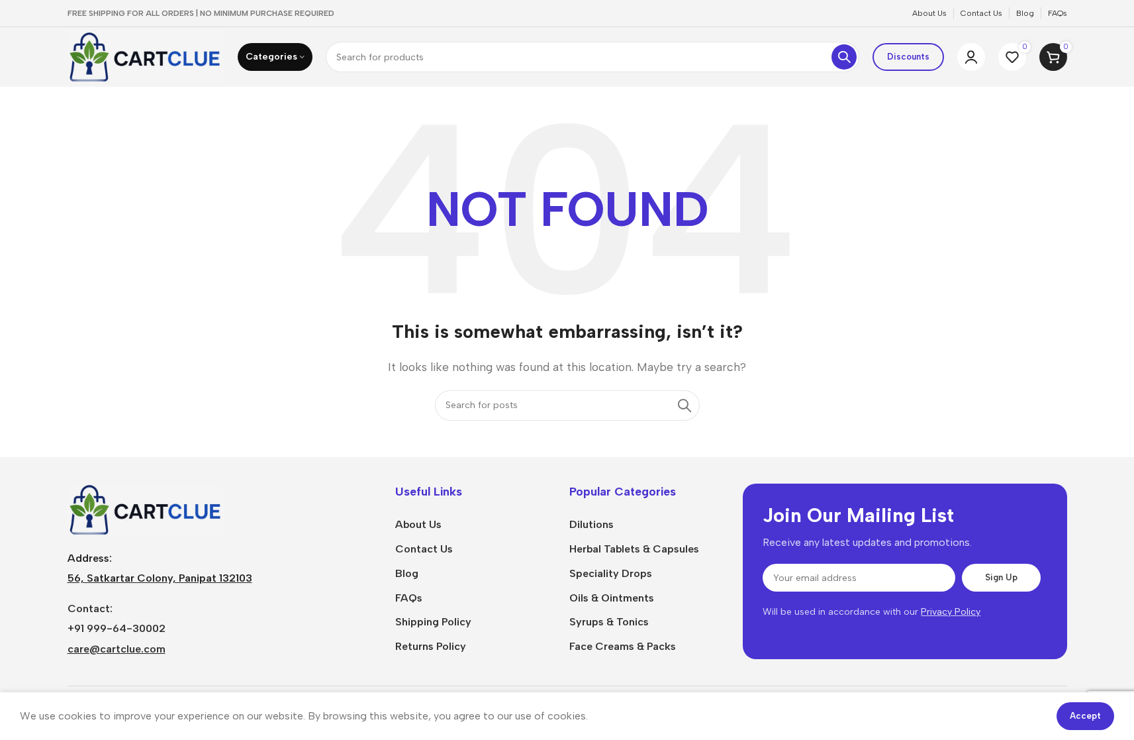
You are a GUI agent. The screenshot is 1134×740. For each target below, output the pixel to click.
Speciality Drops (610, 573)
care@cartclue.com (116, 649)
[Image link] (146, 509)
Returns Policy (430, 646)
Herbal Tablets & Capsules (634, 549)
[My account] (971, 57)
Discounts (908, 57)
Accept (1085, 716)
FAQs (408, 598)
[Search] (844, 57)
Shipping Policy (433, 621)
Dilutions (591, 524)
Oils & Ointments (611, 598)
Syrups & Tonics (609, 621)
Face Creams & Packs (622, 646)
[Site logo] (146, 56)
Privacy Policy (950, 611)
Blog (406, 573)
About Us (418, 524)
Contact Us (424, 549)
